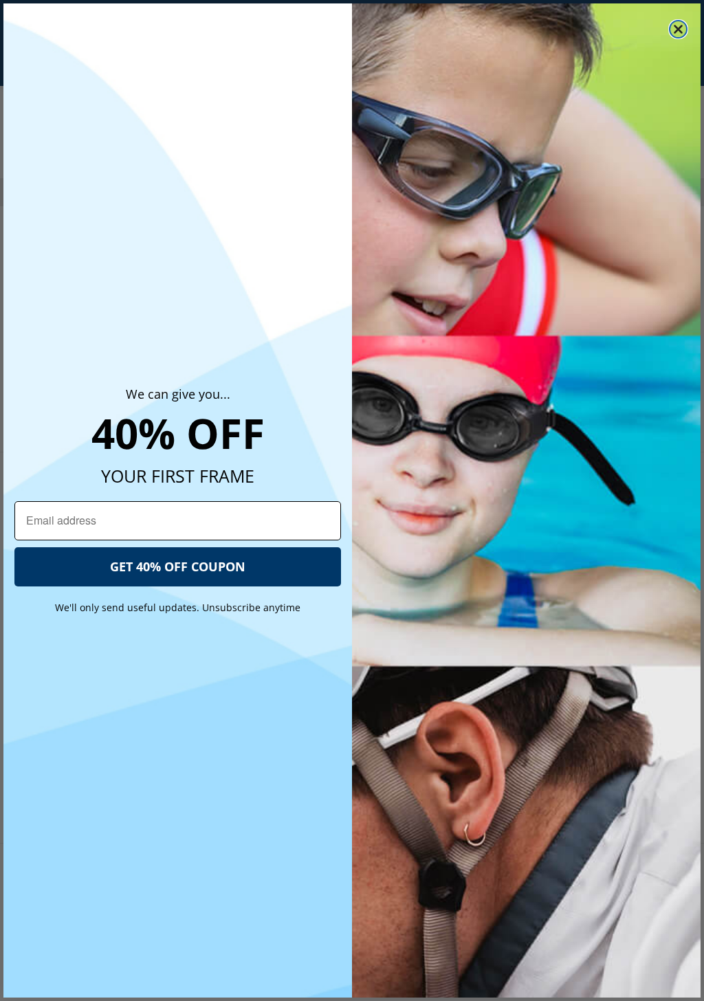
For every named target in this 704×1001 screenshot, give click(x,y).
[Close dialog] (678, 29)
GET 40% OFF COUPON (177, 566)
